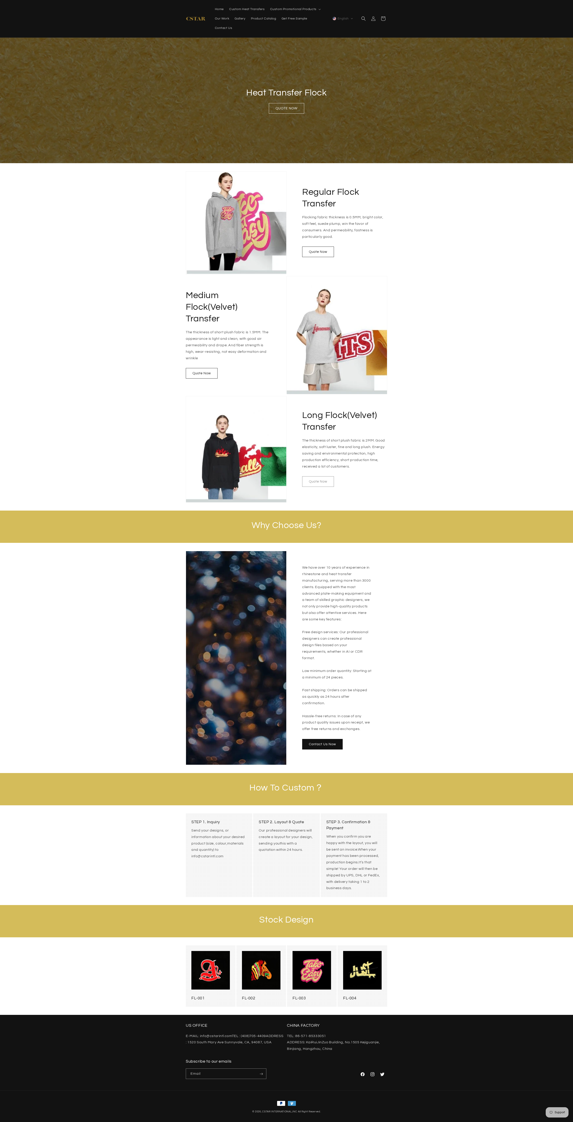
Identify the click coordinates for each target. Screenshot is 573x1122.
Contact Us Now (322, 744)
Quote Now (318, 251)
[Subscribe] (261, 1074)
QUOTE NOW (286, 108)
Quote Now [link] (318, 481)
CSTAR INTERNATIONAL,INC (279, 1111)
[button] (295, 9)
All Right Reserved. (309, 1111)
